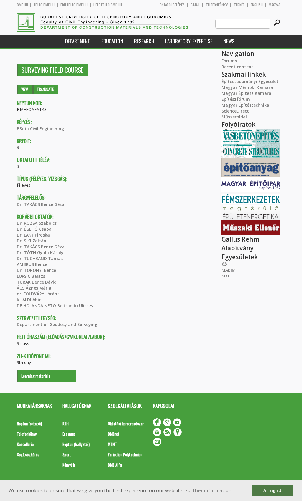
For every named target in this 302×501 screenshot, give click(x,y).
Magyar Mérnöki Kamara (247, 87)
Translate (45, 89)
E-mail (195, 5)
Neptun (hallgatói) (76, 444)
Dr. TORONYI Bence (36, 270)
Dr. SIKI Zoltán (31, 241)
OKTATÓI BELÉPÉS (172, 5)
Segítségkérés (28, 454)
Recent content (237, 67)
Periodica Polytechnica (125, 454)
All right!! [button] (273, 490)
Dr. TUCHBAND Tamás (40, 258)
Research (144, 41)
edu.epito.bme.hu (74, 5)
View (24, 89)
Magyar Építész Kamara (246, 93)
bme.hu (22, 5)
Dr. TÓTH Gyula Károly (40, 252)
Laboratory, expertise (188, 41)
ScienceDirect (235, 111)
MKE (225, 276)
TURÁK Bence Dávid (37, 282)
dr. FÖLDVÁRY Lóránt (38, 294)
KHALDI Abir (29, 299)
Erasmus (69, 434)
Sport (66, 454)
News (229, 41)
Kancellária (25, 444)
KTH (65, 423)
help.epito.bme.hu (107, 5)
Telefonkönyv (217, 5)
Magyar (275, 5)
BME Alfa (115, 465)
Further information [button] (208, 490)
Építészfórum (235, 99)
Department (77, 41)
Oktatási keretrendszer (126, 423)
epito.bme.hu (44, 5)
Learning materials (35, 376)
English (257, 5)
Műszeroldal (234, 117)
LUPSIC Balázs (31, 276)
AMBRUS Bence (32, 264)
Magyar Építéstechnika (245, 105)
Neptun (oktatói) (29, 423)
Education (112, 41)
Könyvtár (69, 465)
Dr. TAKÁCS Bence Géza (41, 204)
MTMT (112, 444)
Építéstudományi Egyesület (249, 81)
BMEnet (113, 434)
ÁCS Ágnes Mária (34, 288)
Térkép (239, 5)
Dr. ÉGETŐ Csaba (34, 229)
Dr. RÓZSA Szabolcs (37, 223)
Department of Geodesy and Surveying (57, 324)
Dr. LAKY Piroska (33, 235)
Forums (229, 61)
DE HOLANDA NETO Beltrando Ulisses (55, 305)
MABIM (228, 270)
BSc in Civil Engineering (40, 128)
